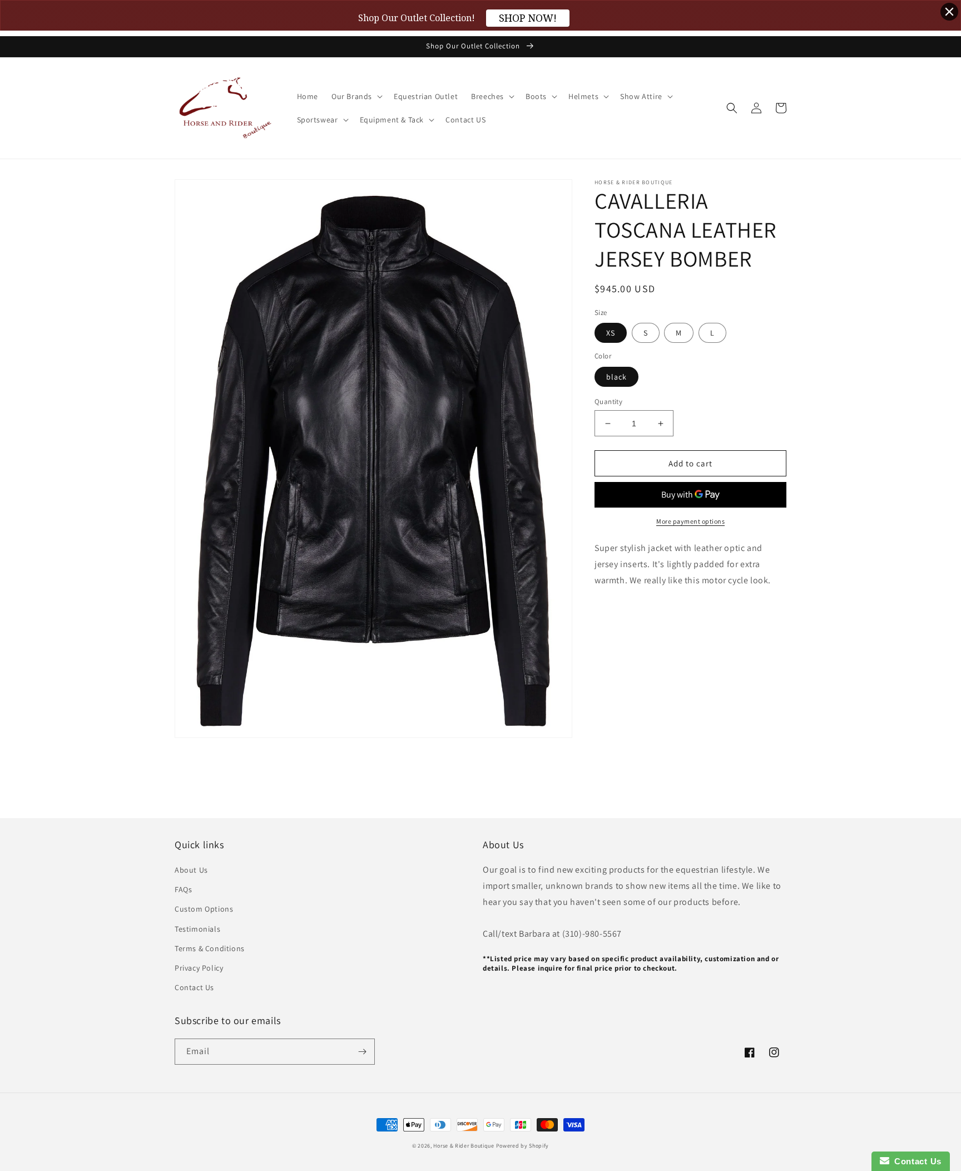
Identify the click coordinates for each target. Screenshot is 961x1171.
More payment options (690, 522)
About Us (191, 870)
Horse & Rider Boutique (463, 1145)
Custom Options (204, 909)
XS (610, 333)
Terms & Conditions (210, 948)
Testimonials (197, 929)
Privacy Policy (199, 968)
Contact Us (194, 987)
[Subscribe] (362, 1052)
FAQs (183, 889)
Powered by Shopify (522, 1145)
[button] (356, 96)
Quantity (608, 401)
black (616, 377)
